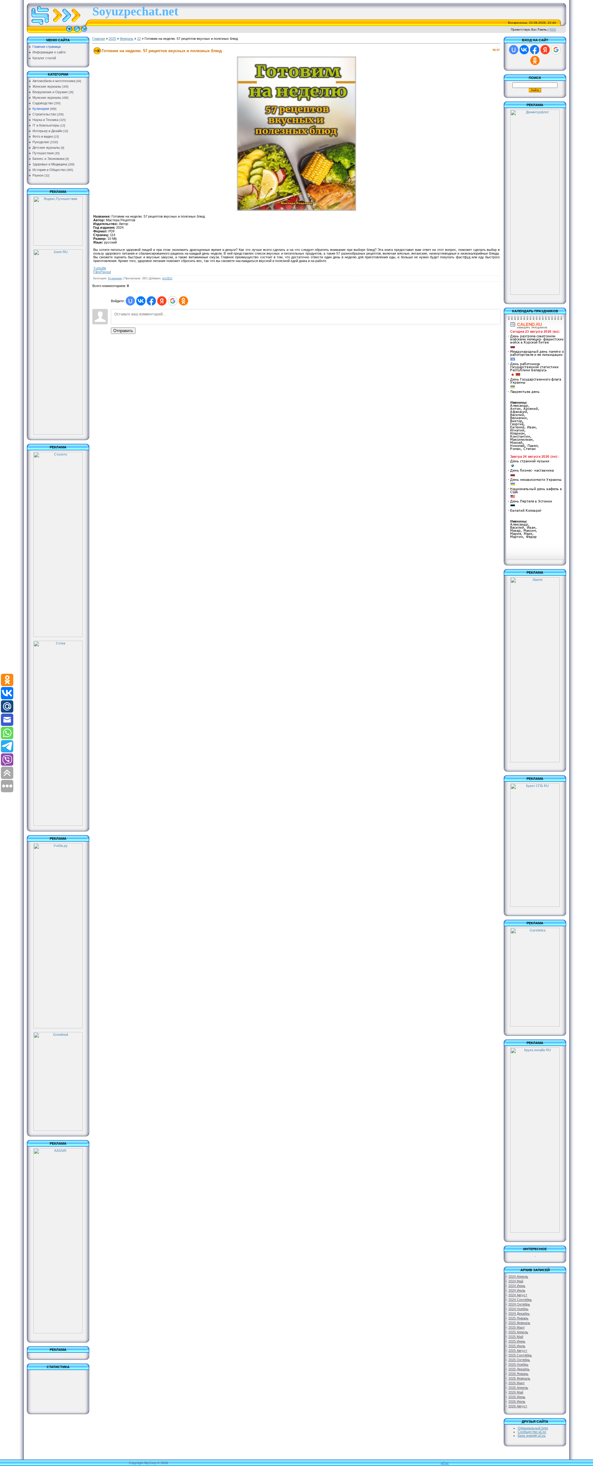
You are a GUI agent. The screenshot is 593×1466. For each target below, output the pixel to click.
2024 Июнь (516, 1286)
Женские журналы (46, 86)
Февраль (126, 38)
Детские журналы (46, 147)
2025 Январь (518, 1318)
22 (139, 38)
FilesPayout (102, 272)
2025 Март (516, 1327)
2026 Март (516, 1383)
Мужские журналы (46, 97)
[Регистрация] (77, 32)
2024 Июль (516, 1290)
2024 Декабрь (519, 1313)
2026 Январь (518, 1374)
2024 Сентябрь (520, 1299)
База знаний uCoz (532, 1435)
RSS (552, 29)
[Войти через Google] (173, 301)
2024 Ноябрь (518, 1309)
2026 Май (515, 1392)
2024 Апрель (518, 1276)
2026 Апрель (518, 1387)
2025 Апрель (518, 1332)
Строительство (44, 114)
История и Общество (49, 170)
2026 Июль (516, 1401)
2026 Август (517, 1406)
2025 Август (517, 1350)
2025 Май (515, 1337)
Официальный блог (533, 1428)
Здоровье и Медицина (49, 164)
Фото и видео (42, 136)
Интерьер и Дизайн (47, 131)
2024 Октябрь (519, 1304)
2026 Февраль (519, 1378)
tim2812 (167, 278)
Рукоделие (40, 142)
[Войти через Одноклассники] (183, 301)
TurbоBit (99, 268)
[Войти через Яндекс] (161, 301)
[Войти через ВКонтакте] (140, 301)
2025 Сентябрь (520, 1355)
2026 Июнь (516, 1397)
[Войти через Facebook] (151, 301)
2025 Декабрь (519, 1369)
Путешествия (43, 153)
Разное (38, 175)
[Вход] (84, 32)
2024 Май (515, 1281)
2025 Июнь (516, 1341)
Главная (98, 38)
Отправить (123, 330)
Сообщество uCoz (532, 1432)
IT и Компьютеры (45, 125)
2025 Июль (516, 1346)
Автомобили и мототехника (53, 81)
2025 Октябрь (519, 1360)
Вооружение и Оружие (50, 92)
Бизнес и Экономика (48, 158)
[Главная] (69, 32)
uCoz (445, 1463)
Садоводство (42, 103)
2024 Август (517, 1295)
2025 (112, 38)
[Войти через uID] (130, 301)
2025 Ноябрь (518, 1364)
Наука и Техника (45, 120)
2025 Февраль (519, 1323)
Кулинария (40, 108)
